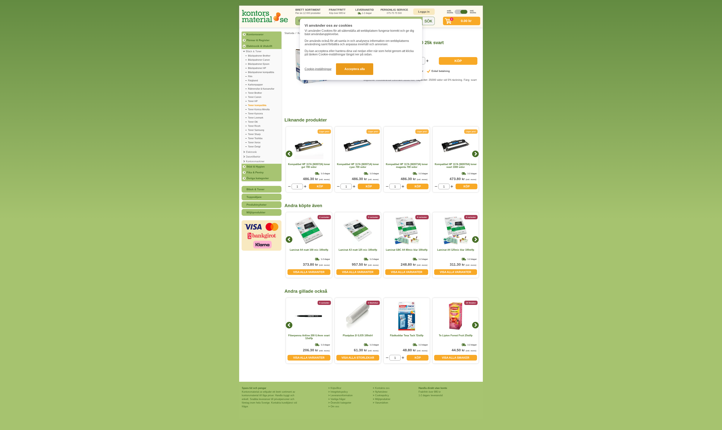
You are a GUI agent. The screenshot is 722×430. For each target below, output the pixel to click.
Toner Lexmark (255, 117)
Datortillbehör (253, 156)
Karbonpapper (255, 84)
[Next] (475, 154)
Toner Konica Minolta (259, 109)
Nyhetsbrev (381, 391)
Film (250, 76)
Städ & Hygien (255, 166)
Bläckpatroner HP (257, 68)
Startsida (289, 33)
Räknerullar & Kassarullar (261, 89)
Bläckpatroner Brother (259, 55)
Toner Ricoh (254, 126)
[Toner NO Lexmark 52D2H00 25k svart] (321, 91)
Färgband (253, 80)
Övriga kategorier (257, 178)
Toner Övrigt (254, 146)
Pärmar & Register (257, 40)
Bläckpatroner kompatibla (261, 72)
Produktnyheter (256, 204)
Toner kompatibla (257, 105)
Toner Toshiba (255, 138)
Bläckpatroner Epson (258, 64)
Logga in (424, 11)
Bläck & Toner (253, 51)
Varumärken (381, 402)
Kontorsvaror (254, 34)
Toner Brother (255, 93)
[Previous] (289, 154)
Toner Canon (254, 97)
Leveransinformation (342, 395)
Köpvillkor (336, 388)
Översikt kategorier (341, 402)
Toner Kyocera (255, 113)
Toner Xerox (254, 142)
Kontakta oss (382, 388)
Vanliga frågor (338, 399)
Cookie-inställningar (318, 69)
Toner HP (253, 101)
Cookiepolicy (382, 395)
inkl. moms (472, 12)
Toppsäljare (254, 196)
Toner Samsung (256, 130)
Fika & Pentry (255, 172)
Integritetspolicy (339, 391)
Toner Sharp (254, 134)
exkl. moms (449, 12)
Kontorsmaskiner (255, 161)
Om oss (335, 406)
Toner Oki (253, 122)
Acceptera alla (354, 69)
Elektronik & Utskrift (259, 46)
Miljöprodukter (255, 212)
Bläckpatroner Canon (259, 60)
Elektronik (251, 152)
